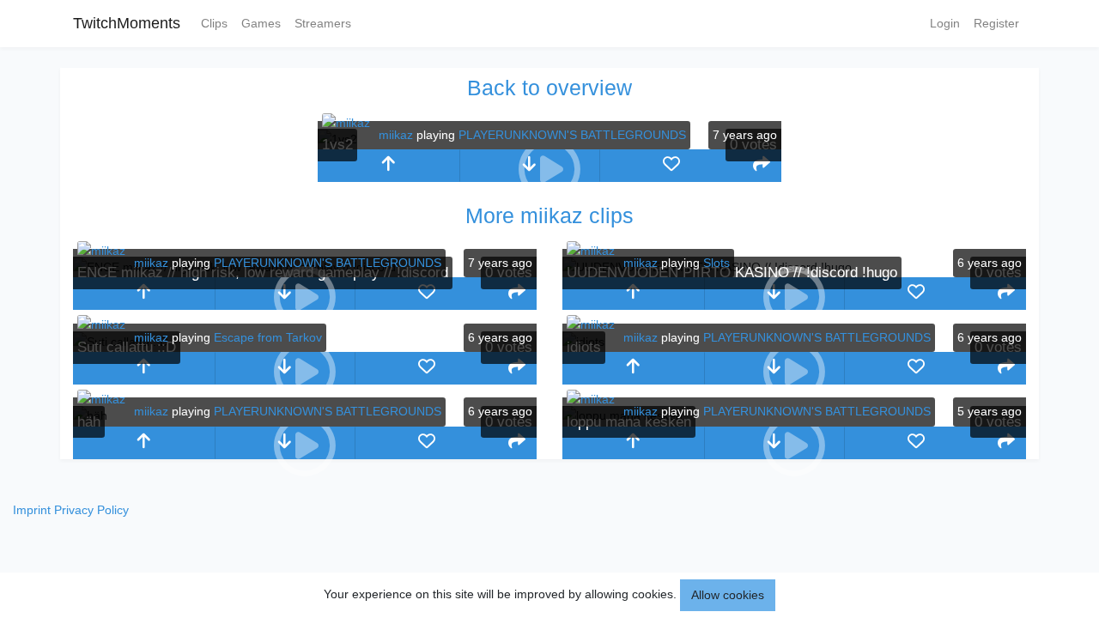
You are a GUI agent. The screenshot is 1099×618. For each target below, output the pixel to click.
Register (996, 23)
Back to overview (549, 88)
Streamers (322, 23)
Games (261, 23)
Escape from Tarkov (268, 337)
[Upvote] (388, 165)
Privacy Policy (91, 510)
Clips (214, 23)
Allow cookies (727, 595)
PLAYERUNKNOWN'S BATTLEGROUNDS (572, 135)
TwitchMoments (126, 23)
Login (945, 23)
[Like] (671, 165)
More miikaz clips (549, 215)
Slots (716, 263)
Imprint (32, 510)
